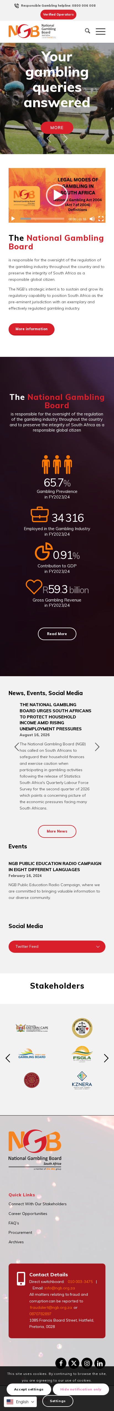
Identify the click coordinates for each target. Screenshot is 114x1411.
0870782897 (40, 1313)
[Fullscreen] (101, 219)
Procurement (20, 1232)
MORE (57, 127)
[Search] (84, 32)
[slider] (42, 219)
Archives (16, 1241)
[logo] (36, 32)
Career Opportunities (28, 1213)
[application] (57, 195)
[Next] (65, 138)
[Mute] (92, 219)
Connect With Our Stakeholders (38, 1203)
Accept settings (29, 1389)
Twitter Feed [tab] (26, 946)
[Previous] (48, 138)
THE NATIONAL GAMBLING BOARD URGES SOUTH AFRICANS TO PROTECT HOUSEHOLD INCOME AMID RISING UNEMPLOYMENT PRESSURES (55, 716)
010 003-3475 (80, 1281)
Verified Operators (58, 14)
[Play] (13, 219)
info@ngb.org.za (60, 1287)
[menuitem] (58, 5)
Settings (58, 1401)
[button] (57, 195)
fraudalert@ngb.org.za (50, 1307)
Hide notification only (81, 1389)
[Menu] (97, 32)
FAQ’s (14, 1222)
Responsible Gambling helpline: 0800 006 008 (58, 5)
